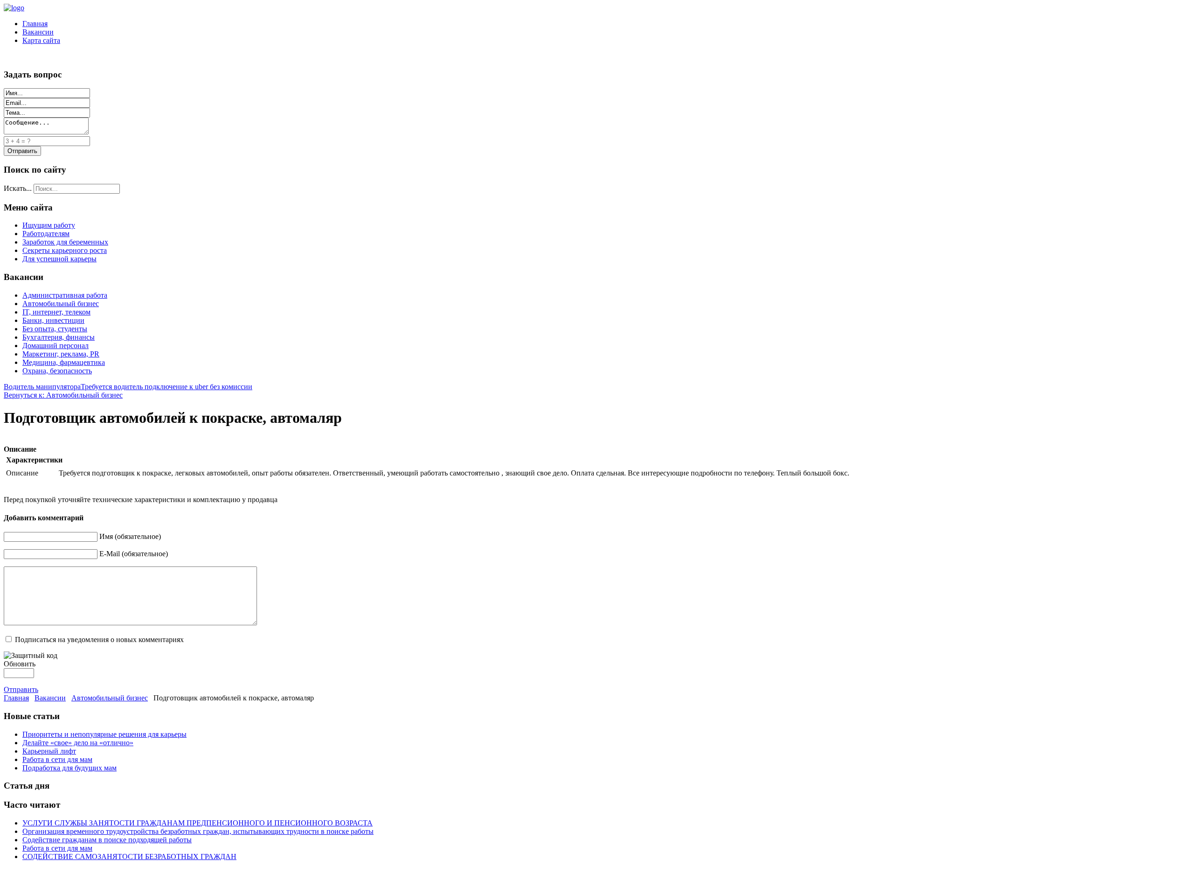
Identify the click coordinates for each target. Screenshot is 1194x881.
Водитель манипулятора (42, 387)
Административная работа (64, 295)
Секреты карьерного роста (64, 250)
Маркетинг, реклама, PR (60, 354)
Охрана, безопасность (57, 371)
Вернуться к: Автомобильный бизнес (63, 395)
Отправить (21, 689)
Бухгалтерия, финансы (58, 337)
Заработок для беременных (65, 242)
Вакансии (38, 32)
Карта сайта (41, 40)
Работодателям (45, 234)
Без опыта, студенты (54, 329)
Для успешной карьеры (59, 259)
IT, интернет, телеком (56, 312)
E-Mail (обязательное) (133, 554)
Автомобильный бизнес (60, 304)
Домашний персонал (55, 346)
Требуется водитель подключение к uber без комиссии (166, 387)
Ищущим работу (48, 225)
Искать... (18, 188)
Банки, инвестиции (53, 320)
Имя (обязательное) (130, 536)
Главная (35, 24)
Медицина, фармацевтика (63, 362)
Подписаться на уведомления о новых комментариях (99, 639)
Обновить (19, 664)
